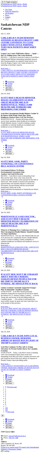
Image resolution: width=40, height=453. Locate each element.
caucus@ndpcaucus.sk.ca (17, 436)
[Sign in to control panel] (10, 447)
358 (6, 408)
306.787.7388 (13, 438)
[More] (7, 19)
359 (6, 410)
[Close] (2, 416)
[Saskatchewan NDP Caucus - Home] (14, 5)
